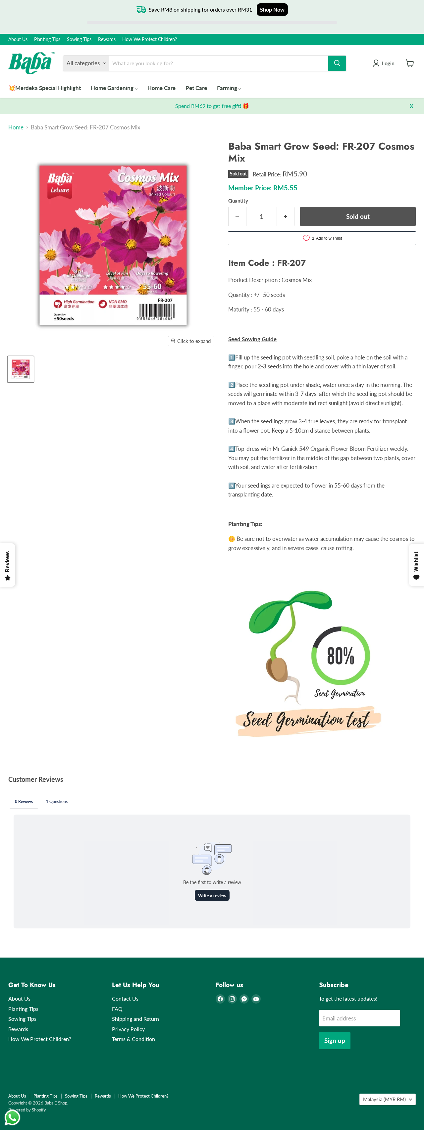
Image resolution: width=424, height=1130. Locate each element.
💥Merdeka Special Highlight (44, 87)
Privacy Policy (128, 1029)
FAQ (117, 1009)
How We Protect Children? (149, 39)
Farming (227, 87)
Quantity (238, 201)
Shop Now (272, 9)
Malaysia (384, 1099)
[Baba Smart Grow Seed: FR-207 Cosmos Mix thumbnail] (21, 369)
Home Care (161, 87)
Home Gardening (113, 87)
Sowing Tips (79, 39)
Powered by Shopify (27, 1109)
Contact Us (125, 998)
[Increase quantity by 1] (286, 216)
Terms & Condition (133, 1039)
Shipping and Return (135, 1018)
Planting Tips (47, 39)
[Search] (337, 63)
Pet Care (196, 87)
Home (16, 127)
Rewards (107, 39)
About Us (17, 39)
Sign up (334, 1040)
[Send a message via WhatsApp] (12, 1117)
